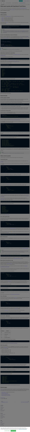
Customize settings (7, 430)
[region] (15, 429)
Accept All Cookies (13, 430)
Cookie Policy (20, 429)
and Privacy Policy (24, 429)
